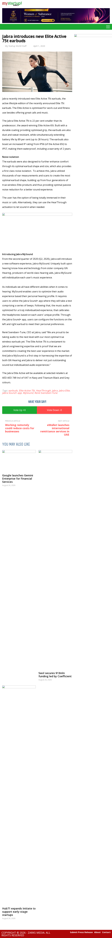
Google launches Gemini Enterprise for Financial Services (17, 478)
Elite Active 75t (27, 390)
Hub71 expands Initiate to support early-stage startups (19, 912)
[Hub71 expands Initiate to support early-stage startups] (19, 794)
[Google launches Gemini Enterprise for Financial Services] (19, 460)
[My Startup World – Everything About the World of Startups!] (12, 6)
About (97, 932)
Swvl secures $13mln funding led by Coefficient (55, 674)
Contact (106, 932)
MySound (28, 392)
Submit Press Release (81, 932)
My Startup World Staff (15, 46)
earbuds (13, 390)
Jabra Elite (64, 390)
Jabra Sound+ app (12, 392)
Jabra (55, 390)
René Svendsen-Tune (45, 392)
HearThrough (43, 390)
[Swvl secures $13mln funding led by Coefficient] (55, 559)
